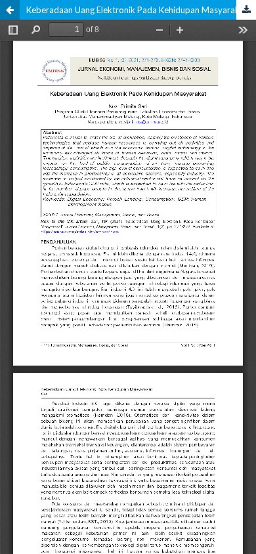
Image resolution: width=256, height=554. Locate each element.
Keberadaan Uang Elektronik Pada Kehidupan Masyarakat (136, 10)
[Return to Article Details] (10, 10)
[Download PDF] (246, 10)
